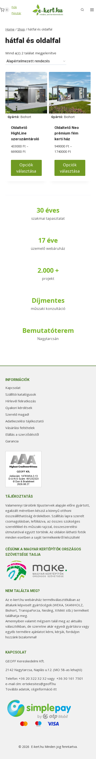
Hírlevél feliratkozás (20, 401)
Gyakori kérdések (18, 407)
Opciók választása (26, 168)
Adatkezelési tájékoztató (24, 421)
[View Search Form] (82, 9)
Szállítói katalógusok (20, 394)
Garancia (12, 441)
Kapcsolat (13, 387)
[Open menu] (92, 9)
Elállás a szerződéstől (22, 434)
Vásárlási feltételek (20, 427)
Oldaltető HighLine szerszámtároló (25, 133)
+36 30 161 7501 (69, 678)
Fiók (14, 7)
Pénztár (16, 13)
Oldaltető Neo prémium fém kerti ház (66, 133)
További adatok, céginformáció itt (31, 689)
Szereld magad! (17, 414)
